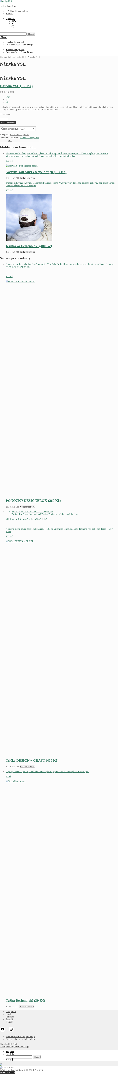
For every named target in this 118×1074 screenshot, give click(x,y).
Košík (8, 1014)
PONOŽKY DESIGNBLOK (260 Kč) (33, 500)
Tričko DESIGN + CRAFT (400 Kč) (32, 760)
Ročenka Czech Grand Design (20, 44)
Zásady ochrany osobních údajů (20, 1039)
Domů (3, 57)
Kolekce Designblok (15, 42)
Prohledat (10, 1054)
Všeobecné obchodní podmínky (20, 1036)
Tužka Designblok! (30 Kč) (25, 1000)
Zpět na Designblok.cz (17, 11)
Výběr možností (27, 507)
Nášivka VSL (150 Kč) (16, 86)
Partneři (9, 1019)
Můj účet (10, 1051)
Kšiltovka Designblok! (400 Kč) (29, 246)
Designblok (11, 1011)
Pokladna (10, 1016)
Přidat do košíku (8, 123)
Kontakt (9, 13)
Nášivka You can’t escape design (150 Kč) (36, 172)
